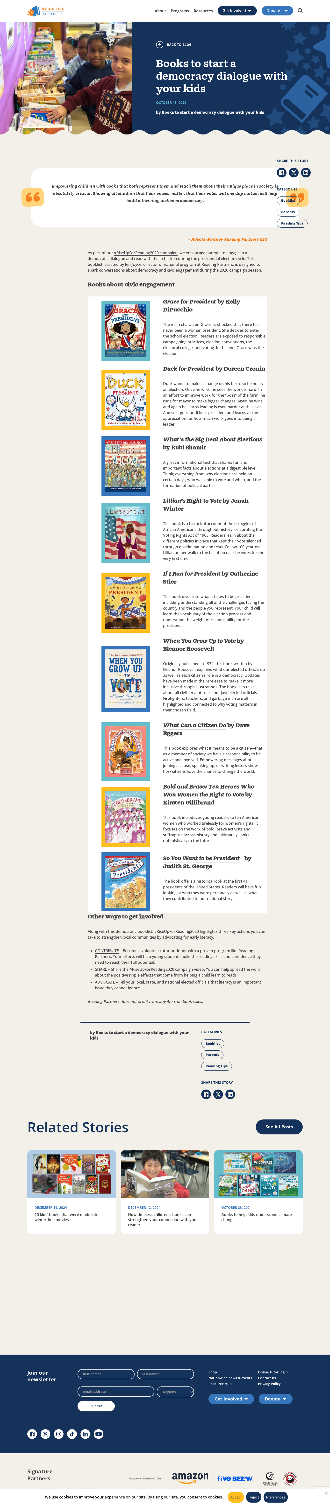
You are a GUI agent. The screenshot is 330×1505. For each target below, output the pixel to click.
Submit (96, 1406)
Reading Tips (292, 223)
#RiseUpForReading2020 (176, 931)
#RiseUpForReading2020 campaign (146, 252)
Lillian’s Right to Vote (192, 501)
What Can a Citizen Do (194, 726)
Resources (203, 11)
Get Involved (234, 10)
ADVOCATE (105, 982)
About (160, 11)
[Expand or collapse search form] (300, 10)
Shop (212, 1372)
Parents (288, 212)
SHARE (101, 969)
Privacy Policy (269, 1383)
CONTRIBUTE (107, 950)
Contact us (267, 1378)
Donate (273, 10)
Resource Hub (220, 1383)
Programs (180, 11)
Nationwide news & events (230, 1378)
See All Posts (279, 1127)
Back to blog (179, 44)
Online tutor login (273, 1372)
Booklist (288, 200)
